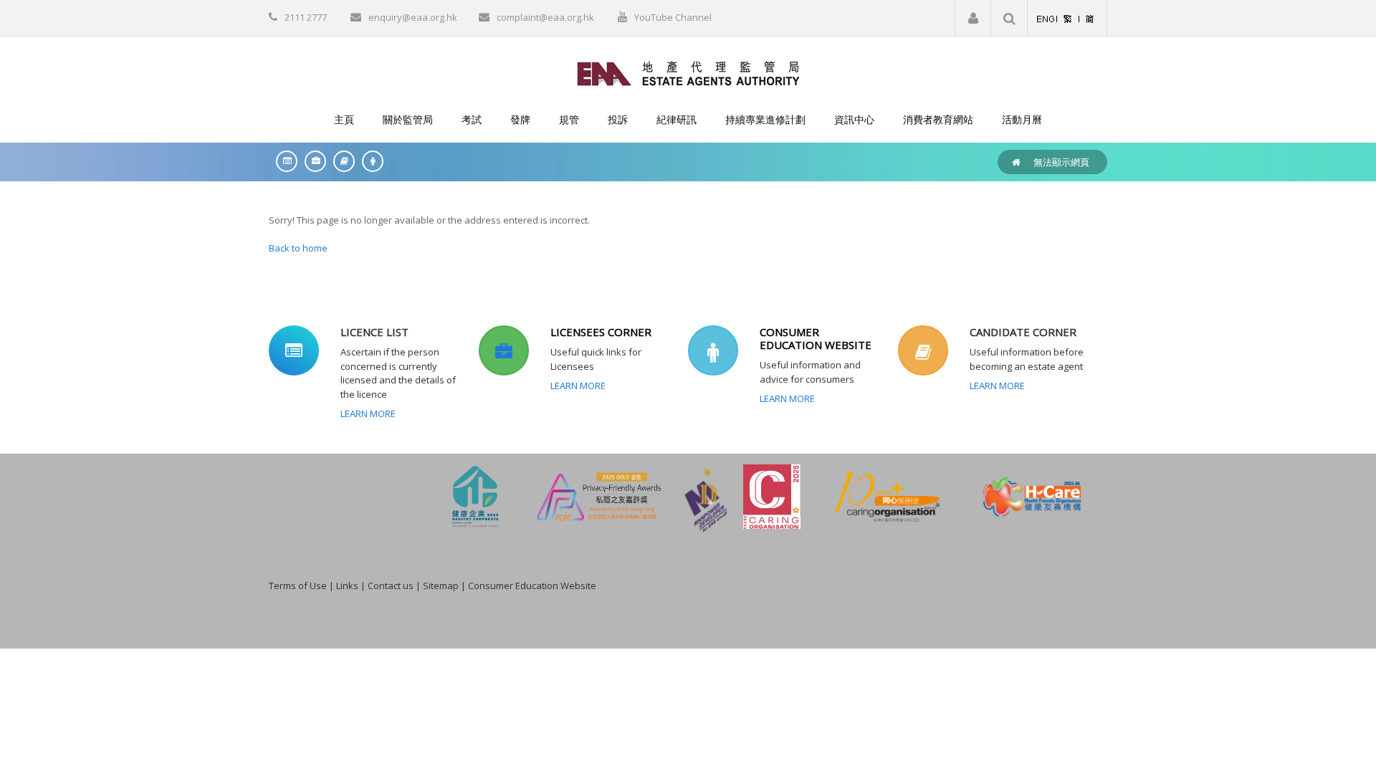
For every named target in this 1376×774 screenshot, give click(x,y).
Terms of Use (298, 585)
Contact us (391, 585)
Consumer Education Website (532, 585)
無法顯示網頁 (1061, 162)
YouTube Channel (673, 17)
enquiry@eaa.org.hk (412, 17)
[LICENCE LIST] (283, 161)
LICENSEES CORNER (600, 332)
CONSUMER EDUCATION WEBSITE (815, 338)
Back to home (298, 248)
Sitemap (441, 585)
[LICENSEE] (311, 161)
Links (347, 585)
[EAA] (688, 72)
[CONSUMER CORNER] (369, 161)
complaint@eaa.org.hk (545, 17)
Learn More (368, 413)
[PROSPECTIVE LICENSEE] (340, 161)
